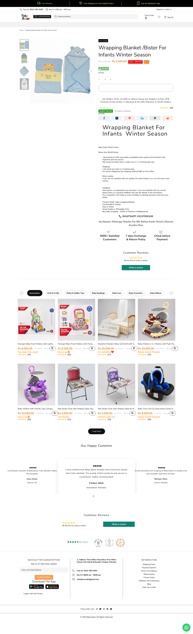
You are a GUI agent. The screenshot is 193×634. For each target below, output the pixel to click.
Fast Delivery (47, 3)
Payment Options (149, 568)
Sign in (168, 9)
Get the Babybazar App (150, 3)
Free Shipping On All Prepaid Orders (99, 3)
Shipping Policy (149, 564)
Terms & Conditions (149, 571)
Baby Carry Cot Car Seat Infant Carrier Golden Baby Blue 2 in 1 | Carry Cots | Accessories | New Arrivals (156, 408)
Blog (149, 584)
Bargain (105, 68)
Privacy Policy (149, 577)
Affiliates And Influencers (149, 581)
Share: (101, 114)
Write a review (136, 267)
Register (159, 9)
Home (21, 30)
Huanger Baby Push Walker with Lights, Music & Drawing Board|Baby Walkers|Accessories (36, 344)
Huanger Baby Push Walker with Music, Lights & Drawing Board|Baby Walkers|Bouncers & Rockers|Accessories (76, 344)
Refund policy (149, 574)
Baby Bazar (25, 17)
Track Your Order (149, 587)
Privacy (40, 593)
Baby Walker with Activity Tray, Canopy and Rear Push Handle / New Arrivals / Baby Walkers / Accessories (36, 408)
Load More (96, 431)
